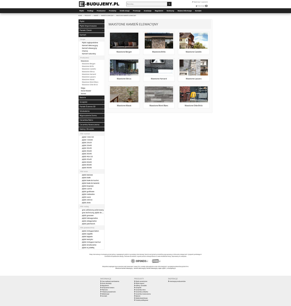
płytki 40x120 (87, 156)
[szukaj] (169, 4)
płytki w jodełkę (88, 247)
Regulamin (159, 11)
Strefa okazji (124, 11)
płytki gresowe (87, 215)
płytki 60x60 (87, 162)
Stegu (83, 88)
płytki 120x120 (88, 137)
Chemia (85, 51)
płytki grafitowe (88, 191)
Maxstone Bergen (88, 64)
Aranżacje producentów (177, 281)
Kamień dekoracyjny (90, 45)
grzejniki (83, 102)
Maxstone (85, 61)
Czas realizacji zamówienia (110, 281)
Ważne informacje (185, 11)
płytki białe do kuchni (90, 180)
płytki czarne (87, 188)
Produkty (112, 11)
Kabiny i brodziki (141, 285)
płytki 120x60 (87, 140)
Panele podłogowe (141, 300)
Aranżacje (147, 11)
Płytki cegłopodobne (90, 42)
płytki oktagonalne (89, 221)
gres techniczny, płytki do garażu (95, 212)
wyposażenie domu (88, 115)
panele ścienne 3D (87, 106)
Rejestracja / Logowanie (200, 2)
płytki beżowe (87, 175)
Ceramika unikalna (141, 292)
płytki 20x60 (87, 145)
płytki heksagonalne (90, 218)
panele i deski (86, 30)
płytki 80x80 (87, 165)
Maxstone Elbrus (88, 72)
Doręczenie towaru (107, 288)
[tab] (91, 21)
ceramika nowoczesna (89, 124)
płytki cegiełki (87, 234)
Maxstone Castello (89, 69)
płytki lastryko (87, 239)
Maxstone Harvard (89, 74)
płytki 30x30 (87, 148)
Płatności (104, 290)
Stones (83, 93)
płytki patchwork (88, 223)
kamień (83, 35)
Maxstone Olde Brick (90, 85)
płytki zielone (87, 200)
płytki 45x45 (87, 159)
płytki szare (86, 197)
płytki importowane (88, 26)
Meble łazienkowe (141, 298)
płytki (82, 21)
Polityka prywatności (108, 292)
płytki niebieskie (88, 194)
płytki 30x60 (87, 151)
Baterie (137, 296)
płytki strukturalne (89, 245)
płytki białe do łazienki (90, 183)
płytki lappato (87, 236)
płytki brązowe (87, 186)
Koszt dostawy (106, 283)
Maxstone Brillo (88, 66)
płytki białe (86, 177)
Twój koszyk (202, 6)
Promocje (136, 11)
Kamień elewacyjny (89, 48)
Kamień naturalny (89, 53)
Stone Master (86, 91)
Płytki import (139, 283)
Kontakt (198, 11)
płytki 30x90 (87, 153)
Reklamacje (105, 294)
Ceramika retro (140, 290)
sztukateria (84, 111)
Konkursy (170, 11)
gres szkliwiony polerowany (93, 210)
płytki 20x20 (87, 142)
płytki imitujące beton (90, 231)
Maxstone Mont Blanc (90, 82)
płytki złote (86, 202)
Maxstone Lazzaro (89, 77)
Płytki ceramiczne (141, 281)
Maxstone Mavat (88, 79)
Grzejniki (138, 288)
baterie (83, 97)
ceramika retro (86, 120)
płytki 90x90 (87, 167)
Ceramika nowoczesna (143, 294)
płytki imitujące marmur (91, 242)
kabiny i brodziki (87, 129)
